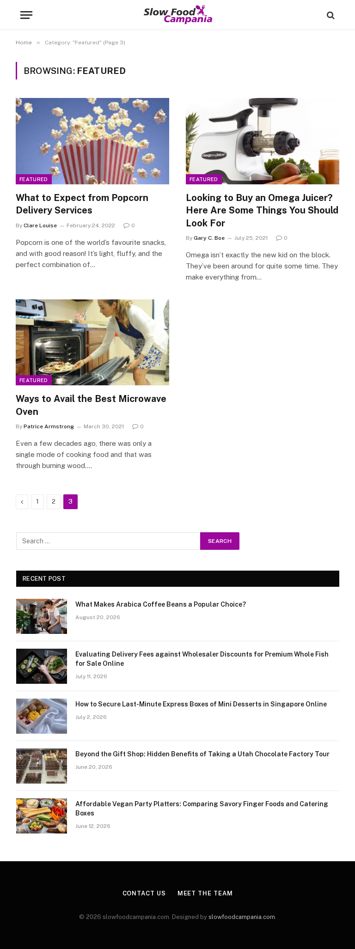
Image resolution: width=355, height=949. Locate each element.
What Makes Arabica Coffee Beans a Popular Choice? (160, 604)
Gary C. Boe (209, 238)
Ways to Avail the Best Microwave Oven (91, 405)
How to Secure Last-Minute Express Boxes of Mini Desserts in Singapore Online (201, 704)
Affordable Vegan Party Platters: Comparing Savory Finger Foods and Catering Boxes (201, 808)
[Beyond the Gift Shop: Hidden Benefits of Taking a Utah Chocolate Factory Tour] (41, 766)
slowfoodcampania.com (241, 916)
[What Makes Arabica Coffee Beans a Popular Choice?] (41, 616)
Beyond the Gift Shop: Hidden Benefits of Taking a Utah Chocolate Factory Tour (202, 754)
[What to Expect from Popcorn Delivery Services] (92, 141)
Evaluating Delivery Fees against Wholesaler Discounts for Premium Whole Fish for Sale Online (202, 659)
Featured (33, 179)
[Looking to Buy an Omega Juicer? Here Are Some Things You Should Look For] (262, 141)
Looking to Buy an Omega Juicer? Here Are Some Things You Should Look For (262, 210)
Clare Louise (40, 225)
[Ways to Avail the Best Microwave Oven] (92, 342)
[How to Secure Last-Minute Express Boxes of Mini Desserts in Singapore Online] (41, 716)
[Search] (330, 15)
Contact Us (144, 893)
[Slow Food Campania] (177, 15)
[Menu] (26, 15)
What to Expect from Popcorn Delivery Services (82, 204)
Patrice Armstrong (49, 426)
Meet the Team (205, 893)
